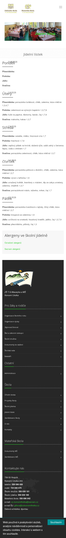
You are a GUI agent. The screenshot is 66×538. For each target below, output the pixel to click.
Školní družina (10, 339)
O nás (7, 424)
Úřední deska (10, 395)
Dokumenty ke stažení (14, 345)
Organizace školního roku (15, 315)
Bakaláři (8, 356)
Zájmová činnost (11, 327)
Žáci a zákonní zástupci (14, 333)
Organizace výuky (12, 321)
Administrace (10, 373)
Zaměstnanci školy (12, 418)
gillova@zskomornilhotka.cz (26, 505)
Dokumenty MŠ (11, 451)
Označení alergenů (13, 242)
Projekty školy (10, 400)
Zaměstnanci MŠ (11, 457)
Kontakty (8, 429)
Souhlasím (56, 522)
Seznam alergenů (12, 248)
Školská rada (10, 350)
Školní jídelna (10, 406)
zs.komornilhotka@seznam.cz (24, 501)
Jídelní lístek (9, 412)
